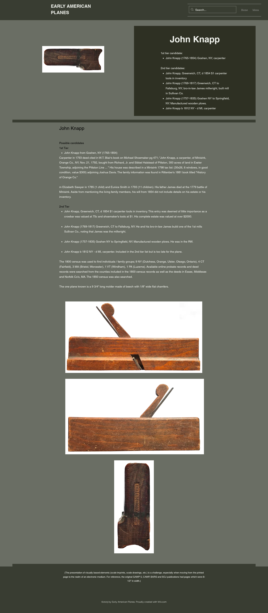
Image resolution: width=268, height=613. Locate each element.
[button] (255, 10)
